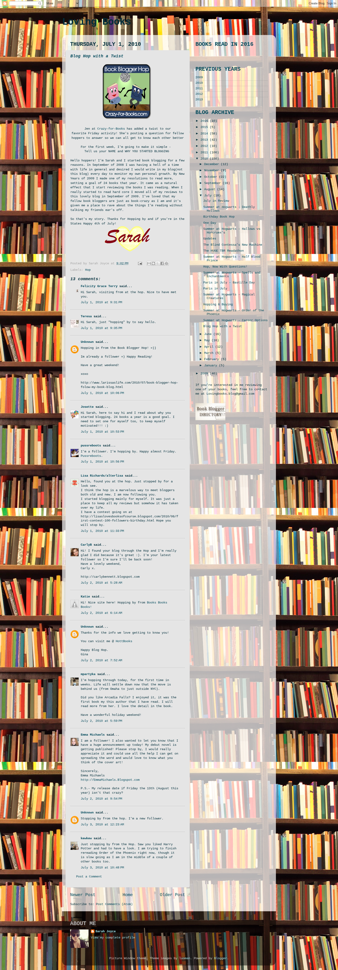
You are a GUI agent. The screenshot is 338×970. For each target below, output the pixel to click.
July (208, 195)
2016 (205, 121)
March (209, 353)
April (209, 347)
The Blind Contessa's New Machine (232, 245)
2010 (199, 83)
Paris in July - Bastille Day (229, 282)
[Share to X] (157, 263)
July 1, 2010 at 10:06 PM (102, 393)
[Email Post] (140, 263)
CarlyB (86, 545)
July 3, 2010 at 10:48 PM (102, 867)
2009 (199, 77)
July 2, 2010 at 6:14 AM (101, 613)
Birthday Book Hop (219, 216)
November (212, 170)
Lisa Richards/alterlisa (102, 476)
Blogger (220, 958)
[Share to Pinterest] (166, 263)
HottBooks (124, 641)
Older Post (172, 894)
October (211, 177)
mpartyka (88, 674)
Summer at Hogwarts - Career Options (235, 320)
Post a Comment (89, 876)
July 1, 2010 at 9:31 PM (101, 302)
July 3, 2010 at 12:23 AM (102, 824)
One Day (209, 223)
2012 (199, 94)
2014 (205, 133)
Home (128, 894)
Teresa (86, 316)
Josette (87, 407)
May (208, 340)
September (213, 183)
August (210, 189)
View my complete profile (113, 937)
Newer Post (82, 894)
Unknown (87, 342)
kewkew (86, 838)
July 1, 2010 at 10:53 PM (102, 432)
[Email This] (149, 263)
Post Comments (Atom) (114, 904)
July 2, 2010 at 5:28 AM (101, 583)
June (208, 334)
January (211, 365)
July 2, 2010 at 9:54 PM (101, 799)
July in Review (216, 201)
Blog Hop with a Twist (96, 56)
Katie (85, 596)
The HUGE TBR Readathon (223, 251)
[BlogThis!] (153, 263)
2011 (199, 88)
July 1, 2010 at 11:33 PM (102, 531)
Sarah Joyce (105, 931)
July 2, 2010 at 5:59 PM (101, 721)
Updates (209, 238)
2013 (199, 99)
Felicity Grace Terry (99, 286)
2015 (205, 127)
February (212, 359)
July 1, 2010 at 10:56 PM (102, 461)
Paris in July (215, 288)
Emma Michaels (93, 735)
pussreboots (91, 445)
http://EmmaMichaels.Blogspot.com (110, 780)
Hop (88, 270)
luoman (184, 958)
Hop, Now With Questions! (225, 266)
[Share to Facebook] (162, 263)
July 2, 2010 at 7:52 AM (101, 660)
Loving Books (96, 22)
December (212, 164)
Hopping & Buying (218, 304)
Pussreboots (91, 456)
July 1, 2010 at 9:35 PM (101, 328)
